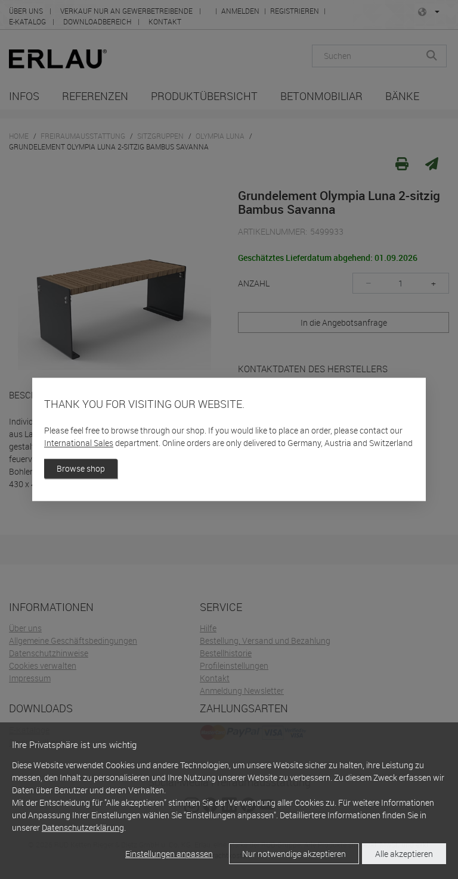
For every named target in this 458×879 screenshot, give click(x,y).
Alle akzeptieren (404, 853)
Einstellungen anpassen (169, 853)
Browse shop (81, 469)
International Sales (78, 443)
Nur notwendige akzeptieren (294, 853)
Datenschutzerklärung (83, 827)
